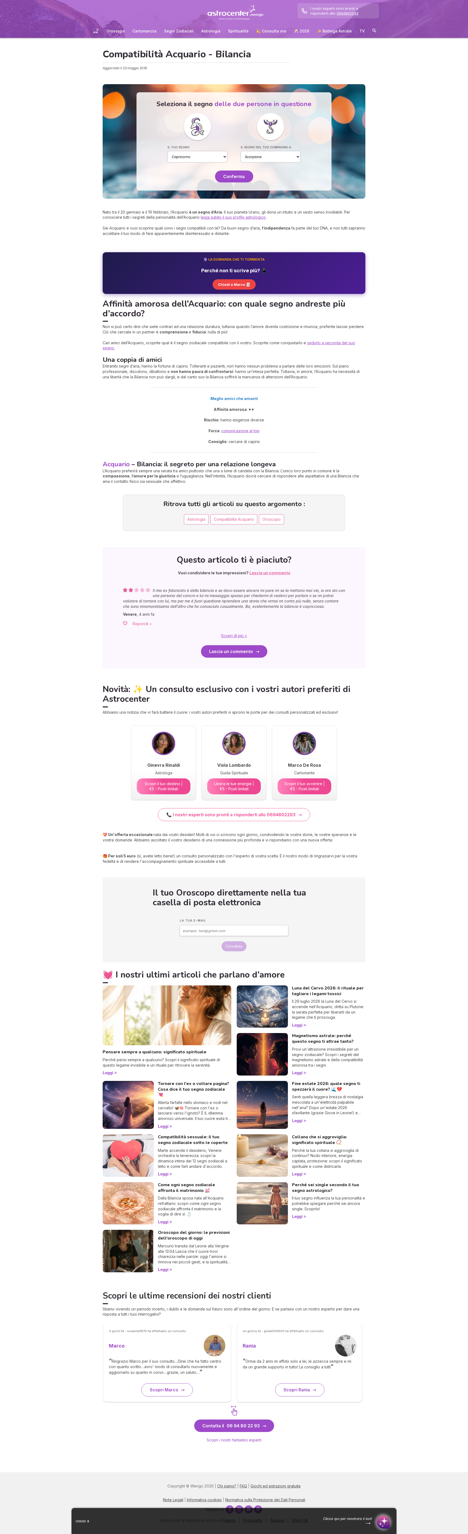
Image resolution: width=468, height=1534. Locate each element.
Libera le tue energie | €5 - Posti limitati (234, 786)
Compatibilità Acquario (234, 519)
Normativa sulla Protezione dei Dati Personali (265, 1499)
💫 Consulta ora (271, 31)
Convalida (234, 946)
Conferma (234, 176)
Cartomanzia (144, 31)
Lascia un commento (231, 651)
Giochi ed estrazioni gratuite (276, 1486)
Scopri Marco (164, 1389)
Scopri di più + (234, 635)
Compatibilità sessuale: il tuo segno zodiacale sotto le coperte (193, 1140)
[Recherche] (374, 31)
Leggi (108, 1072)
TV (362, 31)
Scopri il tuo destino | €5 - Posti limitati (164, 786)
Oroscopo (115, 31)
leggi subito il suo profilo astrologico (233, 217)
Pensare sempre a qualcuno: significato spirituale (154, 1052)
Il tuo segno (179, 147)
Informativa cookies (204, 1499)
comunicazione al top (240, 430)
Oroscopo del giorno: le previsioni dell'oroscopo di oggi (194, 1235)
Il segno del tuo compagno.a (266, 147)
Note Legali (173, 1499)
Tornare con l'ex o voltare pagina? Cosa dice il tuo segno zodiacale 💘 (193, 1089)
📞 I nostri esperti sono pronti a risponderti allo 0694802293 (230, 814)
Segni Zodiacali (179, 31)
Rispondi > (142, 623)
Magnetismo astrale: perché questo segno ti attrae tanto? (323, 1038)
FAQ (243, 1486)
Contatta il (231, 1425)
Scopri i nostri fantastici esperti (234, 1440)
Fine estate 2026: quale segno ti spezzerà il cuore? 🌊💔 (326, 1086)
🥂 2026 (301, 31)
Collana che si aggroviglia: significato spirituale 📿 (319, 1140)
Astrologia (210, 31)
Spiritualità (238, 31)
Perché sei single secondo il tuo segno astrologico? (325, 1188)
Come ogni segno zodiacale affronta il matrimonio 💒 (186, 1188)
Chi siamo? (226, 1486)
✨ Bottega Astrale (334, 31)
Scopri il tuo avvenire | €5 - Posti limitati (304, 786)
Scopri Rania (297, 1389)
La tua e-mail (193, 920)
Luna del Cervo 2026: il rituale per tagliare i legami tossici (328, 991)
